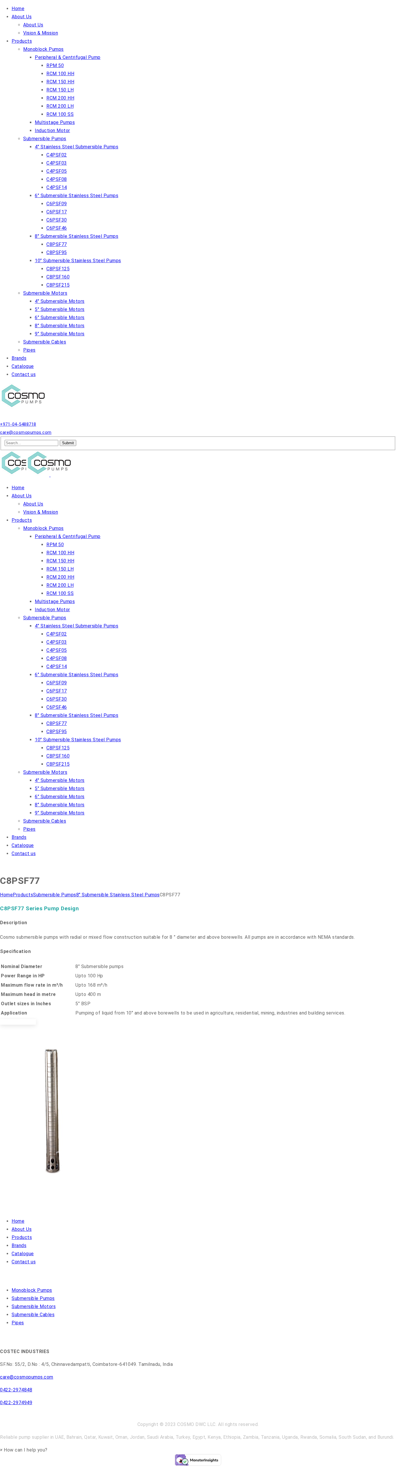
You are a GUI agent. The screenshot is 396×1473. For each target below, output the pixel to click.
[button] (24, 1450)
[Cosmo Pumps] (24, 408)
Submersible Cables (33, 1314)
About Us (22, 1229)
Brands (19, 1245)
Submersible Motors (34, 1306)
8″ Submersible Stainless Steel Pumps (118, 895)
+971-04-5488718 (18, 424)
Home (6, 895)
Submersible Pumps (54, 895)
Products (23, 895)
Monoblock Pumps (32, 1290)
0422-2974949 (16, 1402)
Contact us (24, 1262)
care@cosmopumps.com (26, 432)
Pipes (18, 1322)
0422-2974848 (16, 1390)
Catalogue (23, 1253)
